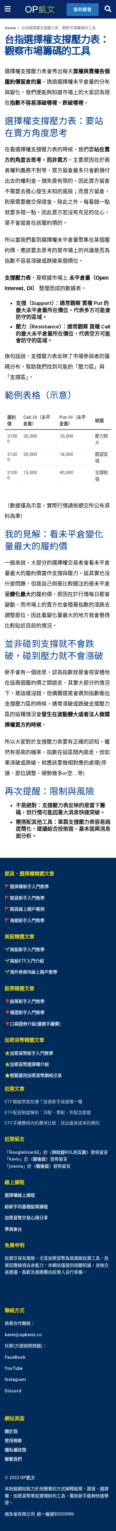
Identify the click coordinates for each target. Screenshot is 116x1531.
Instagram (15, 1379)
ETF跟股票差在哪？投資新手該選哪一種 (43, 1101)
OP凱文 (27, 1477)
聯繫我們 (13, 1459)
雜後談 (39, 1159)
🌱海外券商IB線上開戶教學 (31, 972)
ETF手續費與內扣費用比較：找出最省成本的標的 (52, 1122)
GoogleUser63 (24, 1152)
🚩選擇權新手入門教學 (27, 886)
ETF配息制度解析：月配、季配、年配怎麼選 (48, 1112)
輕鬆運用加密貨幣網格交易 (36, 1075)
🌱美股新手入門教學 (25, 949)
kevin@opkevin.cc (23, 1334)
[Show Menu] (8, 9)
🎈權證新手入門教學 (25, 1012)
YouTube (14, 1368)
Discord (13, 1390)
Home (10, 28)
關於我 (11, 1431)
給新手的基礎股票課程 (26, 1206)
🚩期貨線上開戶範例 (25, 909)
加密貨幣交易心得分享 (26, 1217)
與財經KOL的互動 (69, 1152)
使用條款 (13, 1440)
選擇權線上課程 (20, 1195)
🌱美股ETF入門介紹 (24, 960)
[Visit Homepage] (39, 9)
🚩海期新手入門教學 (25, 920)
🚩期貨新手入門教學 (25, 897)
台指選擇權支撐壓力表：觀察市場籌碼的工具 (58, 28)
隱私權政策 (15, 1449)
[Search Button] (108, 9)
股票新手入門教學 (27, 1001)
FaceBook (15, 1357)
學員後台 (13, 1229)
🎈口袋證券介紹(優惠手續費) (33, 1023)
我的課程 (83, 9)
